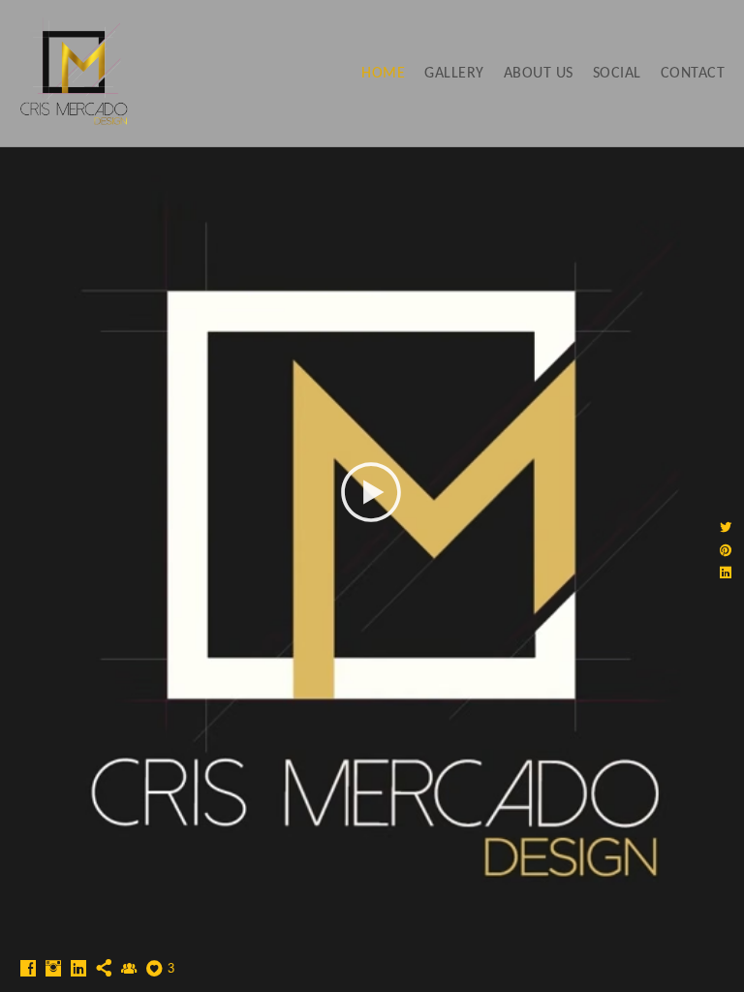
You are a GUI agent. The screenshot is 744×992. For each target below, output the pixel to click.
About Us (539, 73)
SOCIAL (617, 73)
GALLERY (454, 73)
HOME (383, 73)
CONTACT (693, 73)
